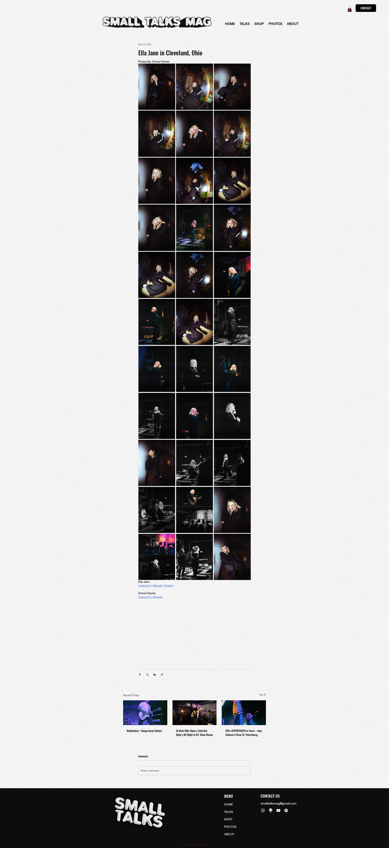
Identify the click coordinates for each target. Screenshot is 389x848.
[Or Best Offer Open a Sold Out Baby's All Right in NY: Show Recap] (194, 712)
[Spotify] (286, 810)
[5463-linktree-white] (270, 810)
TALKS (228, 812)
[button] (350, 9)
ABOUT (229, 834)
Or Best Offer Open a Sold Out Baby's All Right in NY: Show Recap (194, 733)
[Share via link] (162, 674)
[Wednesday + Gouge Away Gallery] (145, 712)
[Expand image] (156, 87)
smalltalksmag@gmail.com (278, 803)
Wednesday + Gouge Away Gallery (144, 731)
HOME (228, 804)
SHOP (228, 819)
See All (262, 694)
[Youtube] (278, 810)
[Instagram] (263, 810)
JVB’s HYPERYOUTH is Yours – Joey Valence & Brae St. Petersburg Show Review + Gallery (243, 733)
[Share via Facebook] (139, 674)
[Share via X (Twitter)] (147, 674)
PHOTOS (230, 827)
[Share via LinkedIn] (154, 674)
